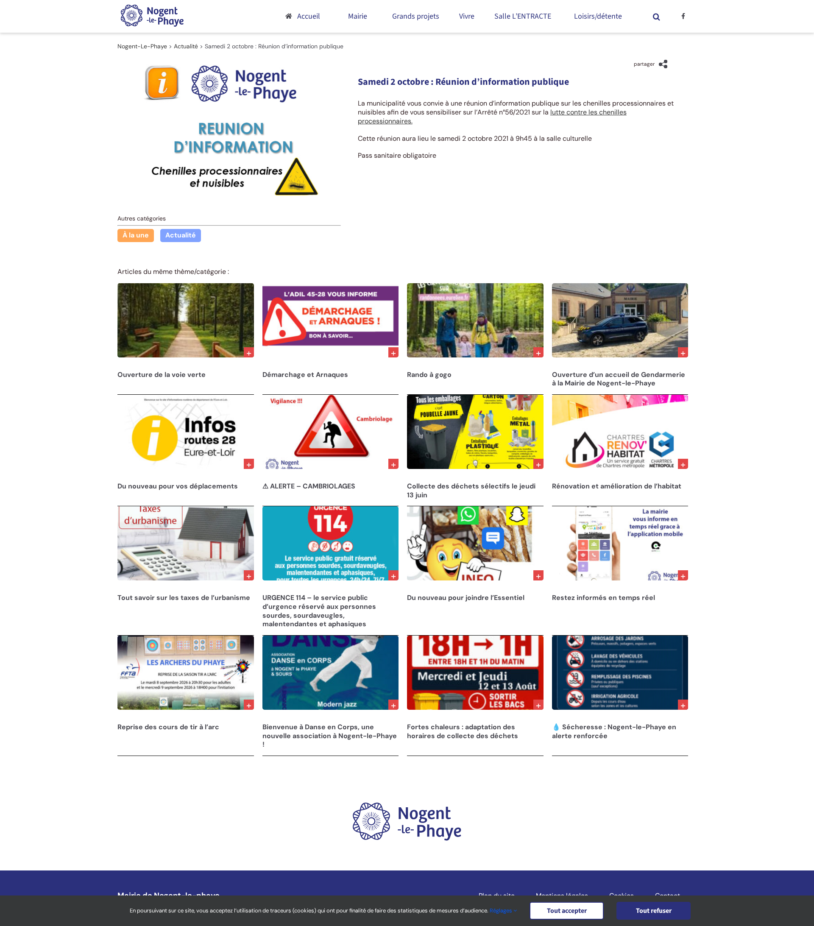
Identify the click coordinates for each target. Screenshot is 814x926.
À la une (136, 235)
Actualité (180, 235)
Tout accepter (567, 910)
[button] (657, 16)
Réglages (501, 910)
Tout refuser (654, 910)
